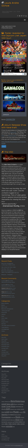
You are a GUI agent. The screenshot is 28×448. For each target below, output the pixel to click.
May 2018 (3, 341)
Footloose (12, 409)
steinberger (10, 422)
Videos (3, 331)
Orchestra (11, 414)
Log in (2, 434)
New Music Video (8, 267)
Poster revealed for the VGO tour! (13, 35)
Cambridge (20, 404)
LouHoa (3, 280)
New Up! (6, 269)
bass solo (10, 404)
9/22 (2, 135)
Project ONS (13, 417)
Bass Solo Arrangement (7, 263)
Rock (18, 417)
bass (18, 401)
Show (17, 420)
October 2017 (4, 348)
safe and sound (5, 419)
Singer (21, 419)
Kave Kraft (13, 132)
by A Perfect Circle (8, 265)
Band (13, 401)
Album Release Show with (13, 126)
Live (7, 411)
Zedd (14, 426)
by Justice (8, 282)
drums (3, 409)
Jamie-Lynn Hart (5, 310)
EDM (8, 409)
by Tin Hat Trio (10, 272)
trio (24, 422)
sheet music (12, 419)
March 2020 (4, 339)
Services (3, 323)
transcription (18, 422)
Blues (15, 404)
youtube (9, 426)
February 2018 (5, 342)
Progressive (6, 417)
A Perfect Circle (7, 401)
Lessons (3, 314)
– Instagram (6, 274)
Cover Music (10, 406)
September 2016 (5, 354)
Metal (11, 412)
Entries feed (4, 436)
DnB (22, 406)
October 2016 (4, 352)
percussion (18, 414)
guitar (18, 409)
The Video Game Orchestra (8, 325)
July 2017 (3, 350)
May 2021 (3, 337)
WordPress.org (5, 439)
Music (2, 316)
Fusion (15, 409)
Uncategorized (5, 329)
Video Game (12, 424)
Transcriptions (5, 327)
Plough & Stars (12, 135)
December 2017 (5, 344)
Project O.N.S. (4, 322)
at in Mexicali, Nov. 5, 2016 (12, 80)
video (6, 424)
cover (3, 406)
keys (3, 412)
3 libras (2, 401)
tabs (13, 422)
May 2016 (3, 356)
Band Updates (5, 303)
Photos (3, 320)
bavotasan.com (19, 445)
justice (22, 409)
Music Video (4, 318)
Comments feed (5, 438)
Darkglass (18, 406)
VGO (2, 424)
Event (3, 146)
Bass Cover (10, 280)
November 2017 (5, 346)
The (8, 152)
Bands (3, 305)
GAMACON (10, 119)
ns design (21, 412)
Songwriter (4, 422)
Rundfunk (22, 417)
